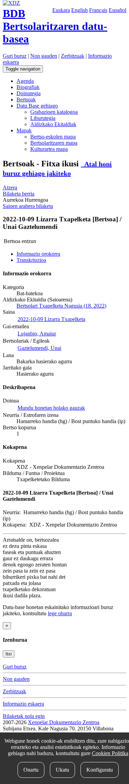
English (79, 10)
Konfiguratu (99, 770)
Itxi (9, 653)
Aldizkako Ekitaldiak (53, 124)
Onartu (31, 770)
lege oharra (60, 613)
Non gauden (43, 56)
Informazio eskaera (23, 704)
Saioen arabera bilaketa (28, 206)
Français (98, 10)
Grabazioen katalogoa (54, 112)
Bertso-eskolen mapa (53, 137)
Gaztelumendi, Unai (39, 348)
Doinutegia (29, 93)
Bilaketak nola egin (24, 716)
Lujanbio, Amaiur (37, 333)
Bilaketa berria (18, 194)
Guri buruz (14, 56)
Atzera (10, 187)
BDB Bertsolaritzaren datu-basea (55, 26)
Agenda (25, 81)
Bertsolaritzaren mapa (53, 143)
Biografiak (28, 87)
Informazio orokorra (38, 254)
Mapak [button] (24, 130)
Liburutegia (42, 118)
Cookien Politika (110, 753)
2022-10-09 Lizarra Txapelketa (51, 319)
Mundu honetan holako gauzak (51, 408)
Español (117, 10)
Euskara (61, 10)
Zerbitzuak (72, 56)
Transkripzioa (31, 260)
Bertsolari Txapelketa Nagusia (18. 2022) (61, 306)
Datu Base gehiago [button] (37, 106)
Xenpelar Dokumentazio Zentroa (63, 722)
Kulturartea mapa (49, 149)
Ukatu (62, 770)
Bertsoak (26, 99)
